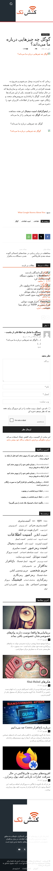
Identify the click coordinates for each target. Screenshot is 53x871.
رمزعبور (30, 574)
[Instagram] (32, 849)
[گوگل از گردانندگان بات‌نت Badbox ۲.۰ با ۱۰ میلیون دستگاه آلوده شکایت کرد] (43, 279)
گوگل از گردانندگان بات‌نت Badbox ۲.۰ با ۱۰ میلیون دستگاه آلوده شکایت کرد (35, 275)
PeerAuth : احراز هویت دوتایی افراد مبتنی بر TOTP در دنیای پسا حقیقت (34, 304)
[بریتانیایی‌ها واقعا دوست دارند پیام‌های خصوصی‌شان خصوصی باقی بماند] (26, 617)
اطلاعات (36, 221)
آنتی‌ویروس (13, 525)
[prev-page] (47, 317)
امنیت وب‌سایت (23, 556)
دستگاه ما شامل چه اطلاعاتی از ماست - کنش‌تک (23, 333)
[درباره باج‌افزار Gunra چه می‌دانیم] (26, 712)
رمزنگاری (18, 574)
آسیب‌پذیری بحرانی (38, 525)
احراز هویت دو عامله (28, 529)
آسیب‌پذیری (24, 520)
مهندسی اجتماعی (39, 584)
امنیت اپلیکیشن (32, 539)
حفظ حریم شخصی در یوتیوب (32, 491)
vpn (39, 520)
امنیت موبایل (40, 556)
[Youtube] (19, 849)
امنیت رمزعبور (37, 547)
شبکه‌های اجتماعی (29, 580)
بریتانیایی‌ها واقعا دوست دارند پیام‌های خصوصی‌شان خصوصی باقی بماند (28, 634)
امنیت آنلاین (40, 534)
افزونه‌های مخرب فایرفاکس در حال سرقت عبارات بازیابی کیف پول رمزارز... (26, 775)
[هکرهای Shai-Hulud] (26, 666)
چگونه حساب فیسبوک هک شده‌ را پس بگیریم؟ (26, 503)
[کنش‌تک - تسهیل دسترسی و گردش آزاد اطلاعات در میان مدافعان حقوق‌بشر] (26, 11)
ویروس (21, 584)
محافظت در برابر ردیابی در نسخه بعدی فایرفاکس (38, 254)
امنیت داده (29, 543)
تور (35, 566)
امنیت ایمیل (20, 539)
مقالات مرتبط (43, 265)
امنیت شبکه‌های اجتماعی (29, 552)
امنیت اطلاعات (26, 221)
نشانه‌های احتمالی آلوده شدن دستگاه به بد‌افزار (16, 254)
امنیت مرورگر (12, 552)
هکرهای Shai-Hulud (38, 681)
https (45, 521)
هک (27, 584)
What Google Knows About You (31, 212)
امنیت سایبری (19, 548)
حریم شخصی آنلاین (19, 570)
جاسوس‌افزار (27, 566)
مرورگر (7, 580)
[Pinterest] (35, 236)
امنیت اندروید (42, 539)
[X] (41, 236)
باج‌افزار (10, 560)
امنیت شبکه (43, 552)
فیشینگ (17, 579)
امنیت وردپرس (42, 561)
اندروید (32, 561)
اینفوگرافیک (45, 34)
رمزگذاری (42, 579)
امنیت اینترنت (41, 543)
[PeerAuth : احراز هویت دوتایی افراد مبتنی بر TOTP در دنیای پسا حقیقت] (43, 304)
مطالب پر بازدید (28, 265)
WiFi (33, 521)
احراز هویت (43, 530)
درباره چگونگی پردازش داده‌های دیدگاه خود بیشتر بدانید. (28, 440)
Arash (46, 482)
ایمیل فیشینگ (22, 561)
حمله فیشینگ (42, 575)
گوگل (16, 221)
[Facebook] (47, 236)
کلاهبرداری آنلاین (10, 584)
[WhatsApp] (29, 236)
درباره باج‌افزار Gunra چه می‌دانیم (30, 727)
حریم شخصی (38, 570)
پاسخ (39, 347)
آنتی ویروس (23, 525)
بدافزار (42, 565)
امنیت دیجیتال (15, 543)
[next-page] (43, 317)
